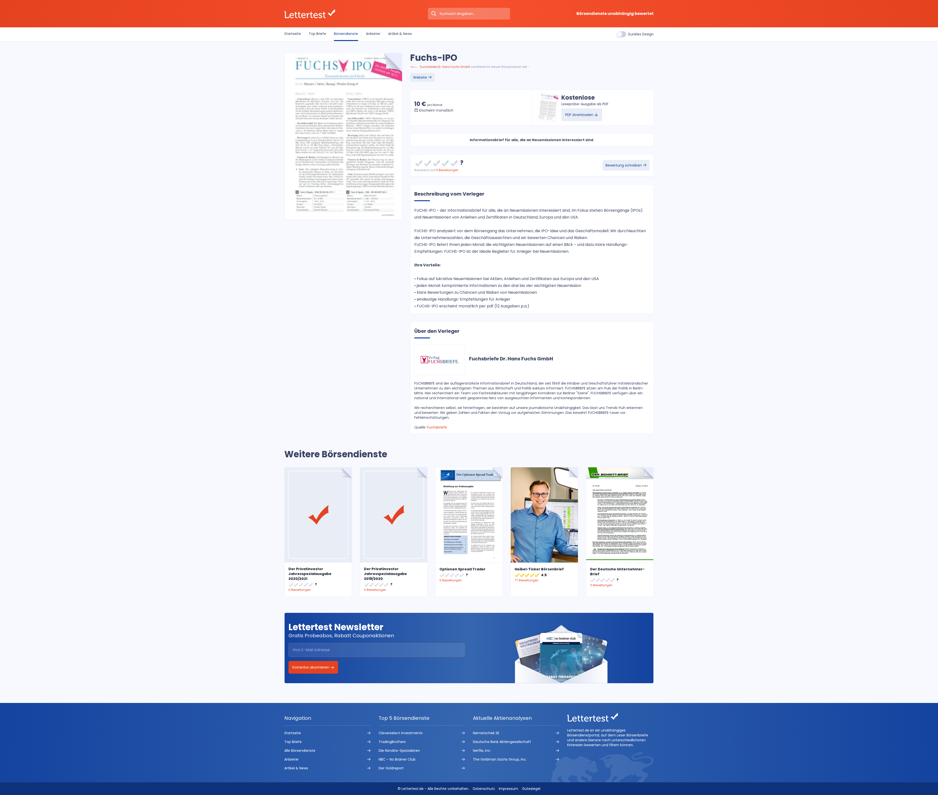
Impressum (508, 788)
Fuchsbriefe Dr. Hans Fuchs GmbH (445, 67)
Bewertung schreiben (624, 165)
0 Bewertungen (447, 170)
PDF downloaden (579, 114)
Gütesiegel (531, 788)
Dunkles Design (641, 34)
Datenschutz (484, 788)
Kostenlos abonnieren (311, 667)
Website (420, 77)
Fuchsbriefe (437, 427)
